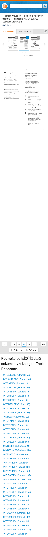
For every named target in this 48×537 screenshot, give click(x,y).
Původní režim (25, 31)
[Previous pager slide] (3, 44)
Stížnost (32, 350)
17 (34, 344)
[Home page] (4, 6)
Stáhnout (17, 350)
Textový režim (8, 31)
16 (29, 344)
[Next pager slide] (44, 44)
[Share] (45, 31)
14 (19, 344)
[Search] (45, 6)
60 (43, 344)
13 (14, 344)
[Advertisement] (24, 60)
